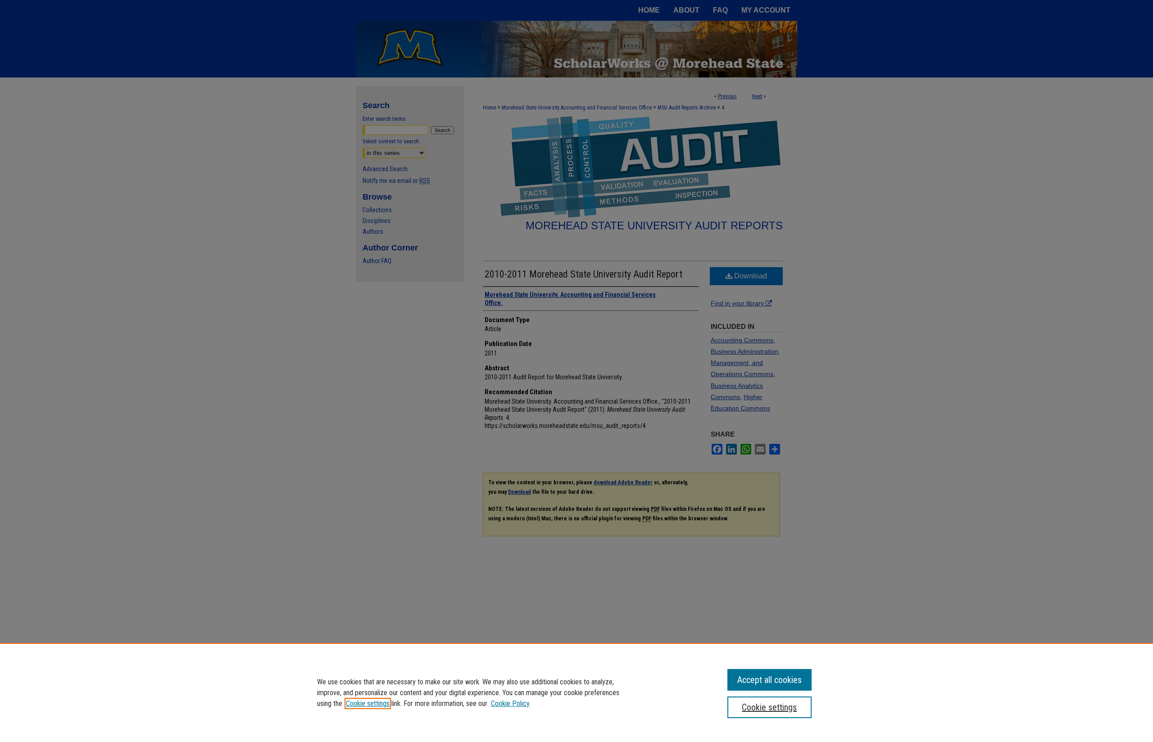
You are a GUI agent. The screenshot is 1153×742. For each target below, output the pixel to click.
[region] (576, 692)
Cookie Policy (510, 703)
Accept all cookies (769, 679)
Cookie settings (368, 703)
